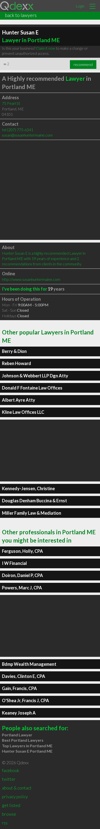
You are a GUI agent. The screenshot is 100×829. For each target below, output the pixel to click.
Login (80, 6)
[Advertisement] (50, 190)
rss (5, 822)
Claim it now (45, 48)
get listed (11, 805)
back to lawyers (21, 15)
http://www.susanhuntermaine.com (31, 279)
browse (9, 814)
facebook (10, 770)
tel (17, 129)
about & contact (17, 787)
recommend (83, 64)
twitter (9, 779)
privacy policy (15, 796)
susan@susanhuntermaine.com (27, 135)
